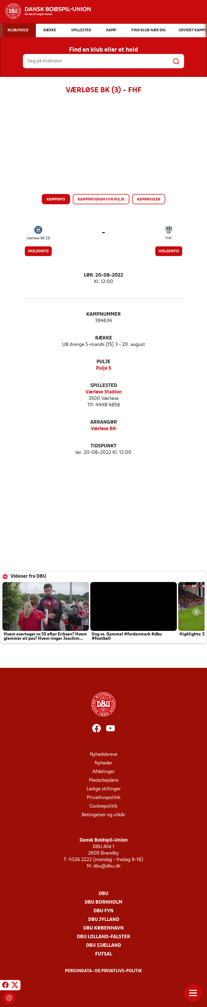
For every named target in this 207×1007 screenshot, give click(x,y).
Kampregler (148, 199)
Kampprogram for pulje (101, 199)
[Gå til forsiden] (45, 11)
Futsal (103, 954)
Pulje (103, 362)
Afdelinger (103, 772)
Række (103, 338)
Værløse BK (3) (38, 238)
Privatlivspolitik (103, 797)
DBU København (103, 928)
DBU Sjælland (103, 945)
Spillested (103, 385)
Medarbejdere (103, 780)
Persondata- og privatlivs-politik (103, 971)
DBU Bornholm (103, 902)
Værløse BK (103, 429)
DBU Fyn (103, 911)
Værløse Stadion (103, 392)
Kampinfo (56, 199)
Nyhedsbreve (103, 754)
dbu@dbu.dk (106, 866)
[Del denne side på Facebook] (5, 986)
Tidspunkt (103, 446)
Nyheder (103, 763)
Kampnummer (103, 314)
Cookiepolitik (103, 806)
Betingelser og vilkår (103, 815)
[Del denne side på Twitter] (14, 986)
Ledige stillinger (104, 789)
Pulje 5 (103, 368)
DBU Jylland (103, 919)
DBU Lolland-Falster (103, 937)
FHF (168, 238)
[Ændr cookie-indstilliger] (9, 997)
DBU (103, 894)
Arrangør (103, 422)
